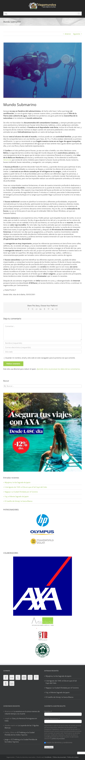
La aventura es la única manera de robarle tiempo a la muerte (22, 712)
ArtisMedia (48, 757)
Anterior (68, 34)
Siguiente (76, 34)
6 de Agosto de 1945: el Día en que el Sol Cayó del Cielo (26, 487)
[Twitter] (17, 677)
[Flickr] (11, 677)
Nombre (48, 711)
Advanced (7, 160)
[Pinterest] (36, 677)
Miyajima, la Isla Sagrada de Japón (17, 482)
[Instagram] (30, 677)
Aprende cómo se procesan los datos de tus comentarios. (58, 369)
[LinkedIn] (11, 683)
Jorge (7, 739)
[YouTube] (24, 677)
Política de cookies (73, 757)
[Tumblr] (5, 683)
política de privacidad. (58, 739)
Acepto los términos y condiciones (59, 742)
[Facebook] (5, 677)
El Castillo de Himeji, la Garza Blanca (18, 501)
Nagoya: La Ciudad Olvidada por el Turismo (21, 492)
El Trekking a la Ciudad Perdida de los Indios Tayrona (19, 733)
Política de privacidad (59, 757)
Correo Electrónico (52, 718)
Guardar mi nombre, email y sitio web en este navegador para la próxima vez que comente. (40, 358)
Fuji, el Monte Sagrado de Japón (17, 496)
